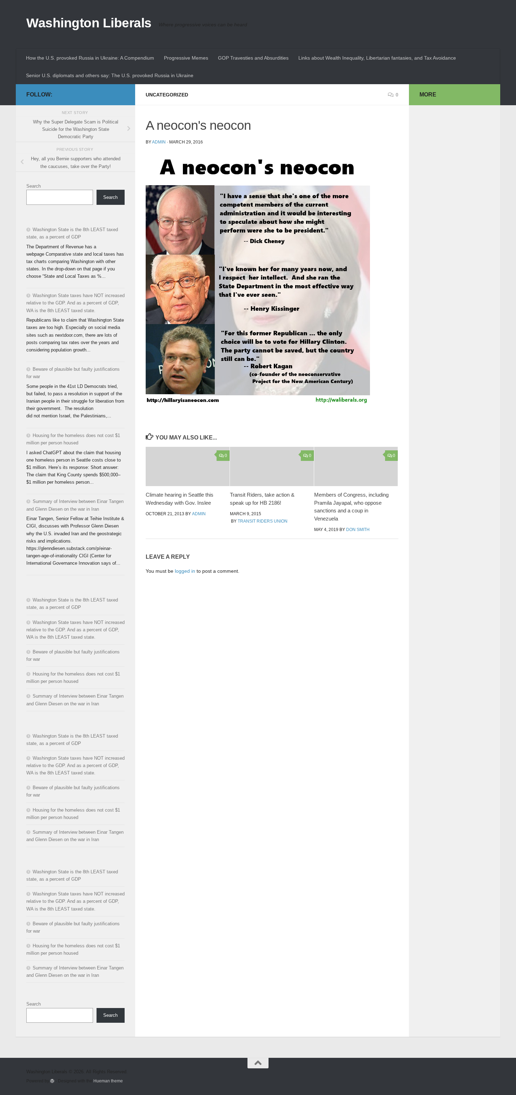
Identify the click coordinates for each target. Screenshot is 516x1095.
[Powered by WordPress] (52, 1081)
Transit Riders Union (262, 521)
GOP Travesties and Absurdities (253, 58)
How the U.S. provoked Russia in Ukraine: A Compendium (90, 58)
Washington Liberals (89, 23)
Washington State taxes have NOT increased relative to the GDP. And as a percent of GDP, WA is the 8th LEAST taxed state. (75, 303)
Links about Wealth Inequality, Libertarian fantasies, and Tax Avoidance (377, 58)
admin (159, 142)
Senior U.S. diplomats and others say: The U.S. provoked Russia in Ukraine (109, 75)
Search (33, 186)
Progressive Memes (186, 58)
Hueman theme (108, 1081)
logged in (185, 571)
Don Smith (358, 529)
